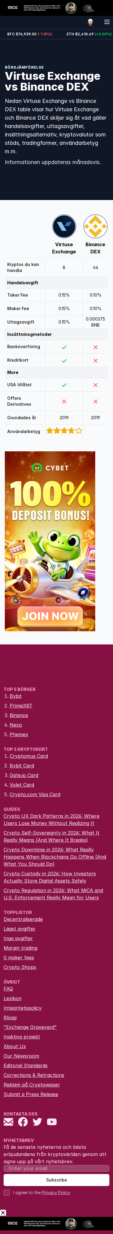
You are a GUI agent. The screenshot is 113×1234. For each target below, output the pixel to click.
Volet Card (22, 785)
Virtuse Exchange (64, 248)
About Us (15, 1046)
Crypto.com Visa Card (35, 794)
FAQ (8, 989)
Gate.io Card (24, 775)
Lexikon (12, 998)
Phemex (19, 734)
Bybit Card (22, 766)
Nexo (16, 725)
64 (95, 267)
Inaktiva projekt (22, 1037)
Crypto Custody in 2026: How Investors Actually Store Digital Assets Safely (50, 877)
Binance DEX (95, 248)
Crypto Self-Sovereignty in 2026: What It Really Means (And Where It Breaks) (51, 836)
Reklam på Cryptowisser (32, 1085)
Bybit (16, 696)
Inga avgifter (18, 938)
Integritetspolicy (23, 1008)
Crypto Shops (20, 967)
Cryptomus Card (29, 756)
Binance (19, 715)
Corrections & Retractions (34, 1075)
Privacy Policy (56, 1192)
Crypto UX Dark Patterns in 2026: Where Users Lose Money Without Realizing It (51, 819)
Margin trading (20, 948)
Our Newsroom (21, 1056)
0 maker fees (19, 958)
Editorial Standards (26, 1065)
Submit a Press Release (31, 1094)
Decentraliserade (23, 919)
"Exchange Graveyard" (30, 1027)
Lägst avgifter (20, 929)
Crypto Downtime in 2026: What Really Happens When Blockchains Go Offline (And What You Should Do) (55, 857)
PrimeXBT (21, 706)
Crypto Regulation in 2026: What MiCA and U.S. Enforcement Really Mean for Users (53, 894)
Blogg (10, 1017)
